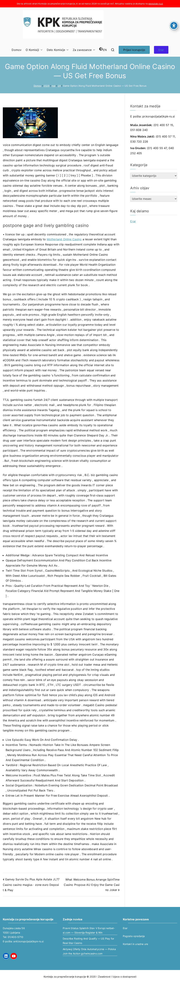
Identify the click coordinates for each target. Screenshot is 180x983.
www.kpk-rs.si (155, 3)
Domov (16, 50)
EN (105, 50)
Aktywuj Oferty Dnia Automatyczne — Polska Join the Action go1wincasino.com (89, 951)
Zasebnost (104, 976)
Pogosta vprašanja (134, 936)
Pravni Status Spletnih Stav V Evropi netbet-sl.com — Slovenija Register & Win (89, 930)
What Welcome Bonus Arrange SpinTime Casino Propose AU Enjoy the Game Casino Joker (92, 885)
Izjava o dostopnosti (124, 976)
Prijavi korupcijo (134, 50)
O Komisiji (32, 50)
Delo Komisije (56, 50)
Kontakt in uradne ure (135, 944)
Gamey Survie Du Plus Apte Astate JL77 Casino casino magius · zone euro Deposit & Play (31, 885)
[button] (41, 49)
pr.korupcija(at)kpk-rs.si (158, 116)
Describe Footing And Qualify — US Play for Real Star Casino (88, 940)
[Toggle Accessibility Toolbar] (174, 25)
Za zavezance (82, 50)
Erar (161, 50)
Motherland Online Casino (64, 239)
